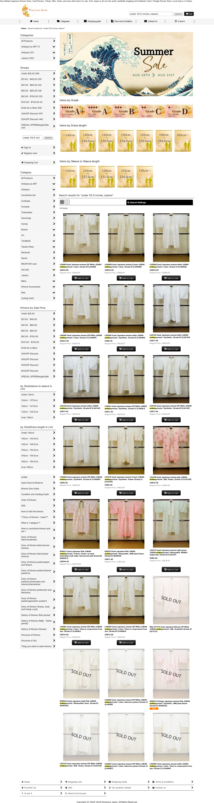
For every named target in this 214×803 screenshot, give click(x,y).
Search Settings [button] (138, 202)
